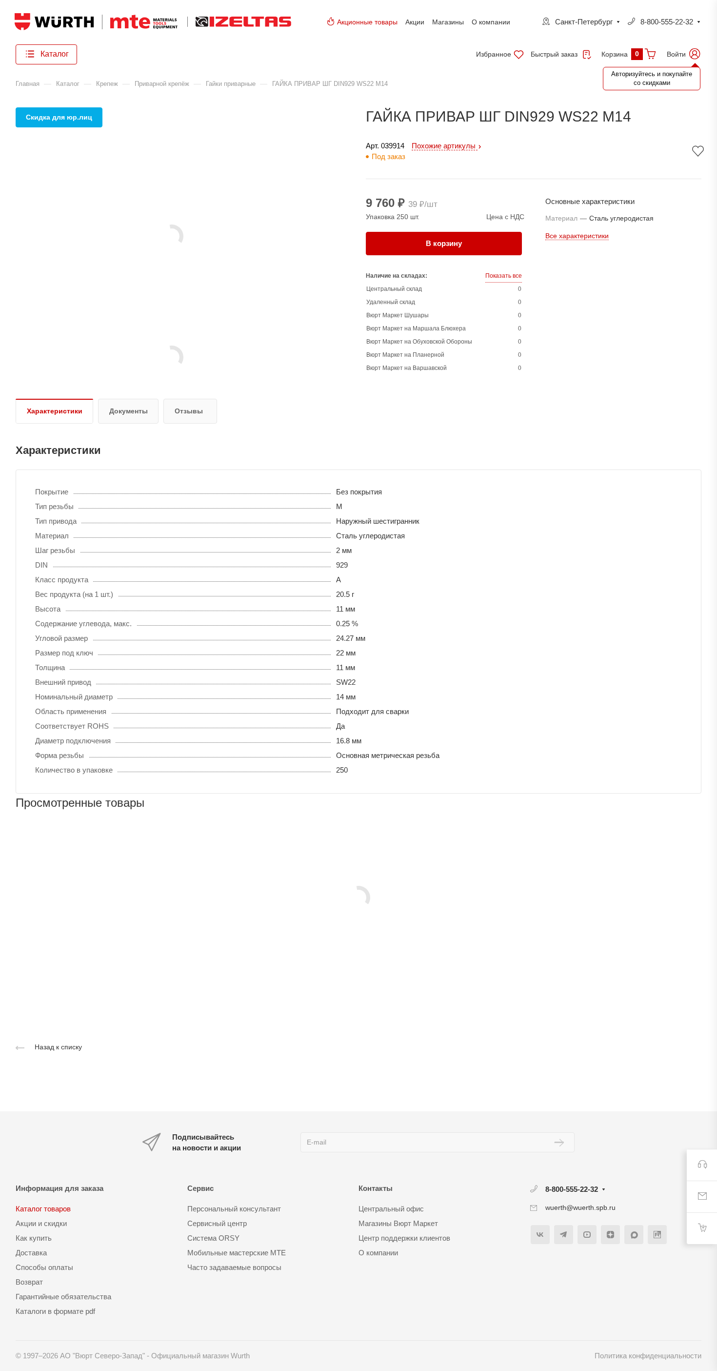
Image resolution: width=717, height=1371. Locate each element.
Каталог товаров (43, 1209)
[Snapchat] (633, 1234)
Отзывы (189, 411)
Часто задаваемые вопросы (234, 1267)
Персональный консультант (234, 1209)
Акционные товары (367, 22)
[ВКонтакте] (540, 1234)
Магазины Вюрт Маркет (398, 1223)
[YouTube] (587, 1234)
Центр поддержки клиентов (404, 1238)
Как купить (34, 1238)
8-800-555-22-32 (666, 22)
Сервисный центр (217, 1223)
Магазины (448, 22)
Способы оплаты (44, 1267)
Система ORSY (213, 1238)
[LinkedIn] (657, 1234)
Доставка (31, 1252)
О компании (491, 22)
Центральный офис (391, 1209)
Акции (414, 22)
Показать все (503, 275)
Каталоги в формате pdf (55, 1311)
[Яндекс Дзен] (610, 1234)
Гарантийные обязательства (63, 1296)
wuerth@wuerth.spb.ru (580, 1207)
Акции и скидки (41, 1223)
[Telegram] (563, 1234)
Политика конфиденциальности (648, 1355)
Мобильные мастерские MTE (236, 1252)
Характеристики (54, 411)
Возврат (29, 1282)
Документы (128, 411)
